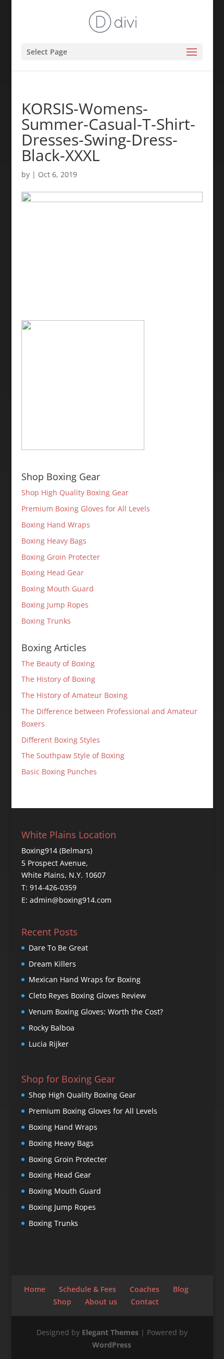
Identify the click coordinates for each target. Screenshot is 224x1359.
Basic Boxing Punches (59, 771)
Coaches (144, 1289)
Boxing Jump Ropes (55, 605)
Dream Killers (52, 964)
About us (101, 1302)
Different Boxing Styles (60, 740)
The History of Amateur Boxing (74, 695)
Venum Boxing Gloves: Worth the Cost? (96, 1012)
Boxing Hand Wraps (55, 525)
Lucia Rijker (49, 1044)
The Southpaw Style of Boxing (73, 755)
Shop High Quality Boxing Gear (75, 492)
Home (34, 1289)
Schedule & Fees (87, 1289)
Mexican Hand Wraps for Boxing (85, 979)
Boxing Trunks (46, 621)
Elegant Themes (110, 1332)
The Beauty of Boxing (58, 663)
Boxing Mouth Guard (57, 588)
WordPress (111, 1345)
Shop (62, 1302)
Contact (145, 1302)
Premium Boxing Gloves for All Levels (85, 508)
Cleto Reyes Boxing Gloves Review (87, 995)
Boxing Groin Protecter (60, 557)
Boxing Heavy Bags (53, 541)
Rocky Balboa (51, 1028)
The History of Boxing (58, 679)
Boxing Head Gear (52, 572)
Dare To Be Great (58, 948)
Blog (181, 1289)
